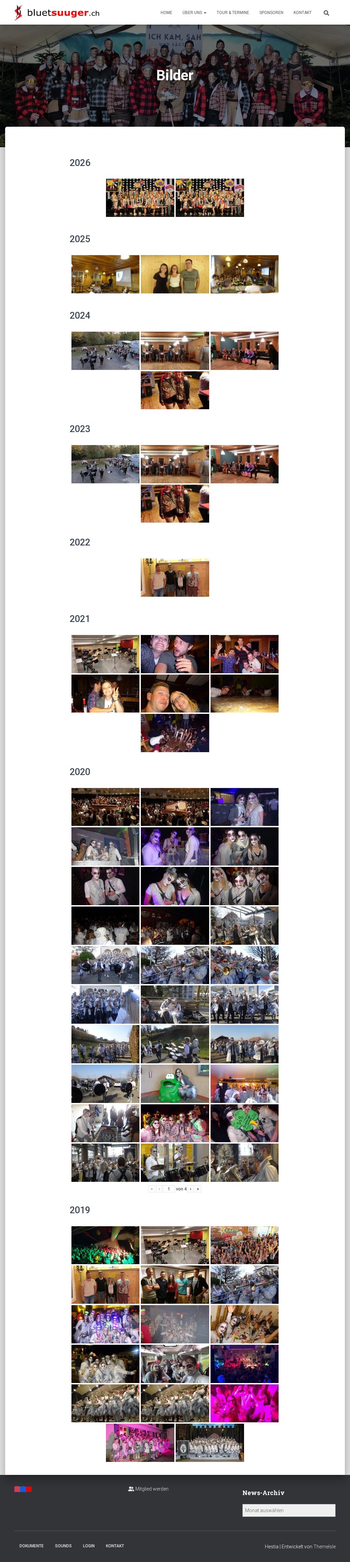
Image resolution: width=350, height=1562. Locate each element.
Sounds (63, 1546)
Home (166, 12)
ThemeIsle (324, 1546)
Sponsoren (271, 12)
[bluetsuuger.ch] (56, 12)
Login (89, 1546)
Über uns (193, 12)
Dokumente (31, 1546)
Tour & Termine (233, 12)
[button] (204, 12)
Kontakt (303, 12)
